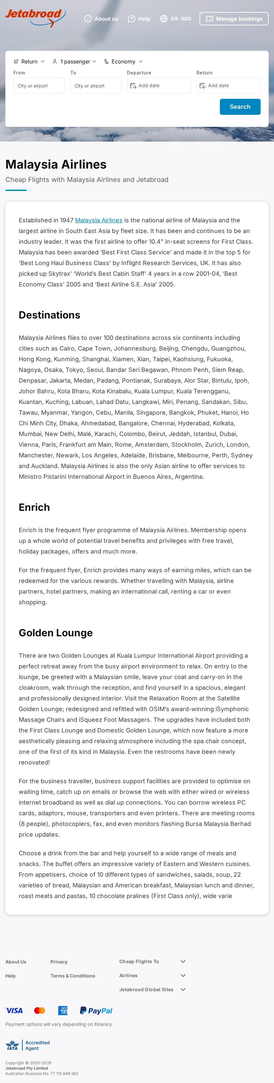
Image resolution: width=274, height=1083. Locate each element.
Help (10, 976)
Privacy (58, 961)
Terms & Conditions (72, 976)
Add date (149, 85)
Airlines (128, 975)
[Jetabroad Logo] (35, 18)
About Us (15, 961)
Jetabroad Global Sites (146, 989)
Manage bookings (239, 18)
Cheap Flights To (139, 961)
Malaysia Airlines (99, 220)
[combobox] (39, 85)
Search (240, 106)
